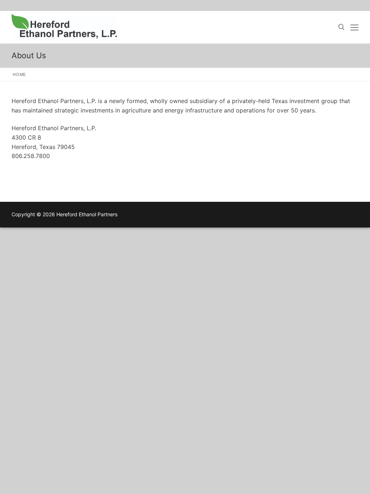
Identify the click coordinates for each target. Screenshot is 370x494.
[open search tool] (341, 27)
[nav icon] (354, 27)
